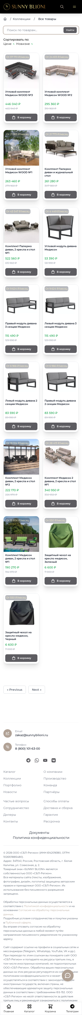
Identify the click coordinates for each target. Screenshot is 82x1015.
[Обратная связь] (68, 975)
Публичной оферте (18, 922)
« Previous (14, 690)
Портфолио (12, 785)
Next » (36, 690)
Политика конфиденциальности (41, 838)
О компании (53, 772)
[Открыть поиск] (62, 7)
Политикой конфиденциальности (46, 906)
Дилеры (9, 815)
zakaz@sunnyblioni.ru (31, 735)
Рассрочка (52, 821)
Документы (39, 833)
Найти (70, 30)
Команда (50, 785)
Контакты (10, 821)
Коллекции (12, 778)
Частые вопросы (16, 801)
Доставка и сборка (58, 808)
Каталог (9, 772)
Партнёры (52, 792)
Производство (55, 778)
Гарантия (51, 815)
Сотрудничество (16, 808)
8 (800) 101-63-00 (27, 748)
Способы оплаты (56, 801)
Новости (10, 792)
